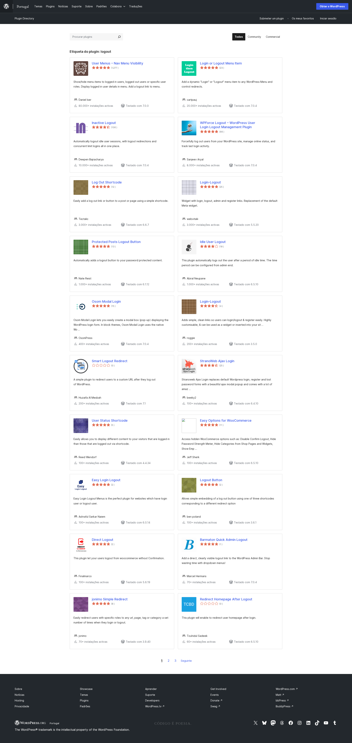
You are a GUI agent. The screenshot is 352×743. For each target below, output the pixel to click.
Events (214, 694)
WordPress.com (287, 688)
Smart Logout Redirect (109, 361)
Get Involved (218, 688)
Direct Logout (102, 540)
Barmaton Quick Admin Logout (223, 540)
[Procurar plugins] (119, 36)
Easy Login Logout (106, 480)
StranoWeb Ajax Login (217, 361)
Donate (216, 700)
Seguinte (186, 660)
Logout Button (211, 480)
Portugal (54, 723)
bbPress (282, 700)
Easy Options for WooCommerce (226, 420)
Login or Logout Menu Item (221, 63)
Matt (280, 694)
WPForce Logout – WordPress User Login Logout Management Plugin (227, 125)
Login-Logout (210, 182)
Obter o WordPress (332, 6)
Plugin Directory (24, 18)
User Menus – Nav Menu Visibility (117, 63)
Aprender (151, 688)
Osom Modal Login (106, 301)
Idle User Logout (213, 242)
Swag (215, 706)
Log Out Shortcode (107, 182)
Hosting (19, 700)
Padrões (85, 706)
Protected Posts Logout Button (116, 242)
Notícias (19, 694)
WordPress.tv (155, 706)
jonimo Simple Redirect (110, 599)
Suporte (150, 694)
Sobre (18, 688)
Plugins (84, 700)
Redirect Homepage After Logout (226, 599)
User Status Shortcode (110, 420)
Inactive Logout (104, 123)
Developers (152, 700)
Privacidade (22, 706)
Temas (84, 694)
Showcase (86, 688)
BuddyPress (285, 706)
